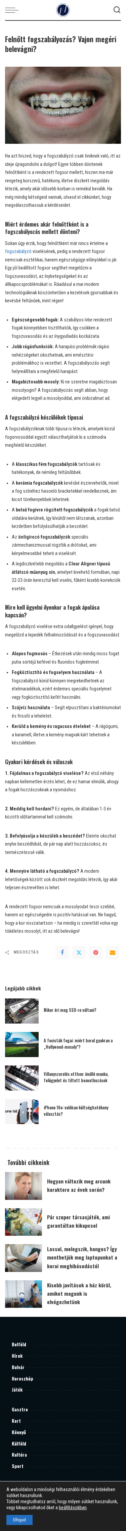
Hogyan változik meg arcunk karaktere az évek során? (79, 1185)
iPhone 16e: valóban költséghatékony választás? (76, 1110)
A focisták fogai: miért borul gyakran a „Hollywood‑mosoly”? (78, 1043)
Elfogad (19, 1520)
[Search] (117, 10)
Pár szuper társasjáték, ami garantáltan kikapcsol (78, 1221)
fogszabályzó (18, 251)
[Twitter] (79, 952)
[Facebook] (62, 952)
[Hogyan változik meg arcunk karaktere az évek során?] (23, 1186)
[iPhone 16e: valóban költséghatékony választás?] (22, 1111)
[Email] (112, 952)
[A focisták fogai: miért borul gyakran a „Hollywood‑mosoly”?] (22, 1044)
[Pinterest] (95, 952)
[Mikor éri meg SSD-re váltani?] (22, 1011)
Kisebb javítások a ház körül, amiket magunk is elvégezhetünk (79, 1293)
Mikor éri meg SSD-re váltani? (70, 1009)
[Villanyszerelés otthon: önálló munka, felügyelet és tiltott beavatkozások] (22, 1078)
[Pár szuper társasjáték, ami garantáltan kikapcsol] (23, 1222)
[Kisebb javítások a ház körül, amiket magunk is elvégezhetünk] (23, 1294)
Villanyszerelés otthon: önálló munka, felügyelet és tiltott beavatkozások (76, 1077)
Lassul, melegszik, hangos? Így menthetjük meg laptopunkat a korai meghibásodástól (82, 1257)
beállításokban (73, 1507)
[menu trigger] (13, 10)
